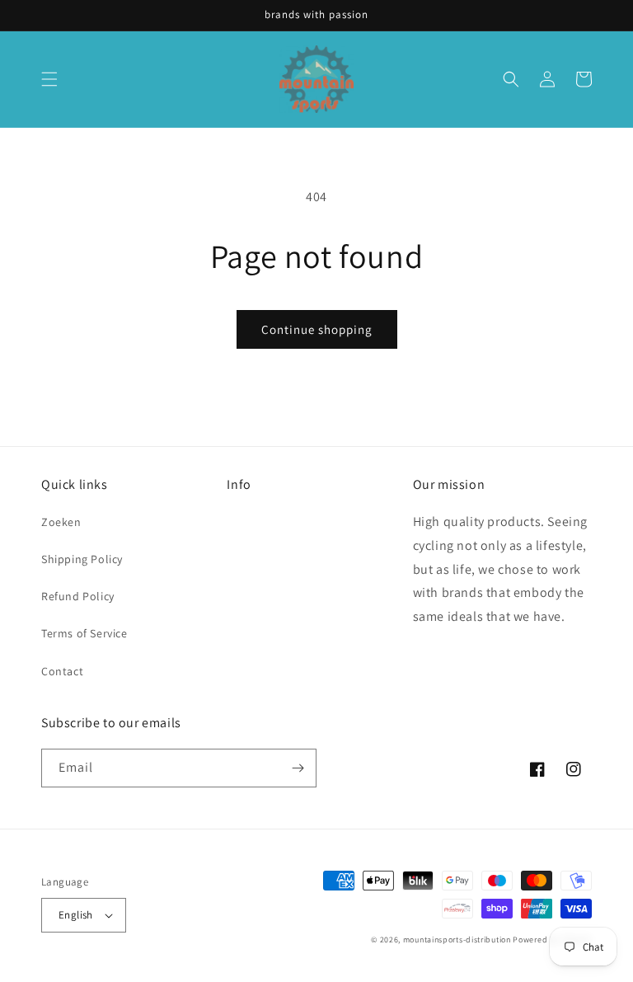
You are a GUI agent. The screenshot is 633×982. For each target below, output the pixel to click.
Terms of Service (84, 633)
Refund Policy (78, 596)
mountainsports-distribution (457, 939)
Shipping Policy (82, 559)
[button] (49, 79)
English (76, 915)
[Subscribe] (297, 768)
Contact (62, 671)
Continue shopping (317, 329)
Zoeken (61, 521)
